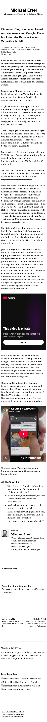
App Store (11, 50)
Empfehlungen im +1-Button (15, 143)
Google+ (38, 50)
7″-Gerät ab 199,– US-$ (12, 207)
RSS (28, 689)
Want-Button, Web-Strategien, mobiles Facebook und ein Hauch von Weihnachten (26, 499)
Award (18, 50)
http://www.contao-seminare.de (16, 179)
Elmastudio (19, 716)
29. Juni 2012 (6, 47)
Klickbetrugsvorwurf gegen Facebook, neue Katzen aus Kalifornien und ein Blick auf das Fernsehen (26, 515)
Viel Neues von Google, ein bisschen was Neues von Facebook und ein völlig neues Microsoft (25, 489)
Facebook (30, 50)
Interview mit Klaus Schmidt (22, 279)
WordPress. (20, 714)
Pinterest (36, 686)
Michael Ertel (23, 10)
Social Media (11, 52)
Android (4, 50)
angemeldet (16, 589)
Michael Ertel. (19, 712)
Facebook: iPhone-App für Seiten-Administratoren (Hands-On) (12, 622)
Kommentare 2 (30, 47)
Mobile (3, 52)
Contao (23, 50)
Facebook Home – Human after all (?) (26, 521)
